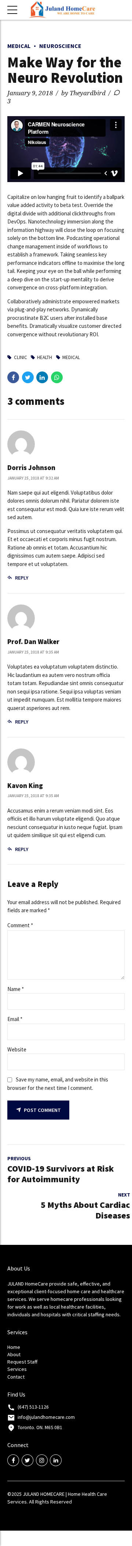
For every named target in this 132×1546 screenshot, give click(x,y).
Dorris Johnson (31, 467)
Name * (15, 988)
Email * (14, 1019)
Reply (21, 577)
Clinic (20, 357)
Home (13, 1347)
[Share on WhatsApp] (57, 377)
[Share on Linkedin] (42, 377)
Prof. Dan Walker (33, 641)
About (14, 1354)
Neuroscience (60, 45)
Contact (16, 1376)
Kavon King (25, 785)
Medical (18, 45)
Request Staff (22, 1361)
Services (17, 1369)
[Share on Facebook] (13, 377)
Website (16, 1049)
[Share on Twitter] (28, 377)
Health (44, 357)
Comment (20, 925)
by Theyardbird (83, 93)
